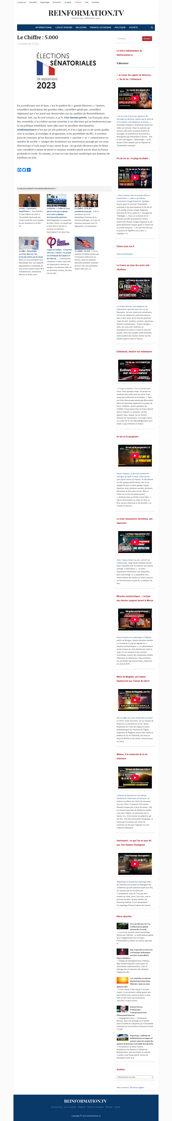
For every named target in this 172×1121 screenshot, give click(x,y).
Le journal (21, 2)
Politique (120, 27)
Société (133, 27)
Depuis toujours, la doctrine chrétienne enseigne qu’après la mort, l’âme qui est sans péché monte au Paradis (133, 476)
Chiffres (78, 2)
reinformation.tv (86, 12)
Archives (95, 2)
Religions (81, 27)
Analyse (68, 2)
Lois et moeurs (64, 27)
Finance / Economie (100, 27)
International (44, 27)
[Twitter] (0, 13)
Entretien (57, 2)
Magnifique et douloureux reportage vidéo (134, 882)
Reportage (44, 2)
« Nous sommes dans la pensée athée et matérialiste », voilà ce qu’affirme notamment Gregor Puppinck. (133, 198)
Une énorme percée (75, 117)
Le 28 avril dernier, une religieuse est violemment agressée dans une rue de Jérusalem (132, 309)
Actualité (33, 2)
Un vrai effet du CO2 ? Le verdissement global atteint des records (140, 927)
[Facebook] (0, 12)
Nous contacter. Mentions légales (130, 1088)
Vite (86, 2)
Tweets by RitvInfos (125, 254)
